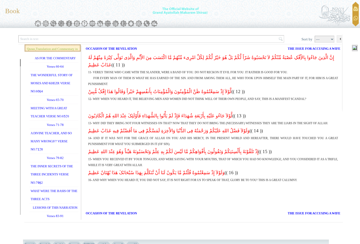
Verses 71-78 (55, 125)
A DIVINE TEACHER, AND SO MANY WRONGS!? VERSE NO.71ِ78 (51, 141)
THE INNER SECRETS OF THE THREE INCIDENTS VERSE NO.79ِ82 (52, 174)
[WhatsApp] (355, 18)
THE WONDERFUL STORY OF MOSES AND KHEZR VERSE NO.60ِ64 (51, 83)
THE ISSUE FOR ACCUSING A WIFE (314, 48)
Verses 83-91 (55, 216)
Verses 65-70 (55, 100)
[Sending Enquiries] (355, 9)
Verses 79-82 (55, 158)
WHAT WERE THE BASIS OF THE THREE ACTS (54, 195)
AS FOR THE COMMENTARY (55, 58)
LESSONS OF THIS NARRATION (55, 207)
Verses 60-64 (55, 66)
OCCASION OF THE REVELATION (111, 48)
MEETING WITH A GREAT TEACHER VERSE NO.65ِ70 (50, 112)
